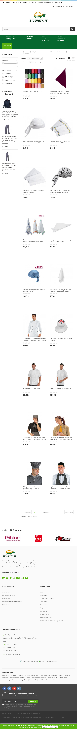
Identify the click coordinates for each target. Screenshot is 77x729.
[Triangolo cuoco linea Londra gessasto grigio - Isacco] (34, 473)
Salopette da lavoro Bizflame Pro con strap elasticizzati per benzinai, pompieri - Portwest (9, 167)
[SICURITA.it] (38, 17)
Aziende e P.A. (44, 614)
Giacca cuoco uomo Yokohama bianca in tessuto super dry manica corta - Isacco (61, 389)
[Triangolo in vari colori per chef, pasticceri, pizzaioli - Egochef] (61, 78)
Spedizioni (43, 605)
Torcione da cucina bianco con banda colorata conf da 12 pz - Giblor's (33, 241)
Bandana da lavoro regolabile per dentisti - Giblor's (34, 290)
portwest (25, 680)
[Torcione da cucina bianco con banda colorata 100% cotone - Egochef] (61, 127)
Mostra (25, 62)
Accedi (70, 6)
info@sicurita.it (15, 654)
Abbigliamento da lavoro (39, 52)
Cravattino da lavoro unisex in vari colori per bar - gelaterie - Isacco (61, 438)
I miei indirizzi (6, 598)
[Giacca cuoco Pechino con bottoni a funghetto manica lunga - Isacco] (34, 325)
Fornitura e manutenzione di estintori (42, 2)
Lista (73, 60)
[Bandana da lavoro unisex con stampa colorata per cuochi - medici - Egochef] (61, 177)
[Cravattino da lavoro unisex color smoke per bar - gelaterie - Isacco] (34, 424)
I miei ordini (6, 592)
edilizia (61, 675)
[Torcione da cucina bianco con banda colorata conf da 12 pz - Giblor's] (34, 226)
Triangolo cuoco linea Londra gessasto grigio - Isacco (32, 488)
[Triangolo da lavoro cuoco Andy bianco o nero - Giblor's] (61, 226)
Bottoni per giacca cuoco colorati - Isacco (61, 339)
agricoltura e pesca (14, 680)
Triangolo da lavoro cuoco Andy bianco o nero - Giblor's (60, 241)
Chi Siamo (43, 602)
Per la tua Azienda (21, 2)
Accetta (45, 727)
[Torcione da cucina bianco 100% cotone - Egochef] (34, 177)
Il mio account (59, 6)
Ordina (23, 58)
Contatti (59, 2)
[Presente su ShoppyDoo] (48, 661)
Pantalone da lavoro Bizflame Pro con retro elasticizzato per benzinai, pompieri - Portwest (9, 140)
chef (47, 680)
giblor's (54, 675)
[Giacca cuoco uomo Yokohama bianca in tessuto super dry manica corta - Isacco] (61, 374)
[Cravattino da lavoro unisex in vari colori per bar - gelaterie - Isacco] (61, 424)
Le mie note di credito (9, 595)
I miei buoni (6, 605)
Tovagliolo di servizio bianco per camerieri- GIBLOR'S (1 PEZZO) (60, 290)
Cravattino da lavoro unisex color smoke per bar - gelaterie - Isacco (34, 438)
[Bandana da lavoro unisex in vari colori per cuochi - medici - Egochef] (34, 127)
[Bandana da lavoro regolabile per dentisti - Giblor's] (34, 275)
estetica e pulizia (53, 677)
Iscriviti (33, 701)
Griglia (69, 60)
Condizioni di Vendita (47, 598)
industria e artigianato (32, 675)
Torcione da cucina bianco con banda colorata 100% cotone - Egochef (60, 142)
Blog (41, 592)
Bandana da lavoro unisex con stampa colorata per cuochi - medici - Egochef (59, 191)
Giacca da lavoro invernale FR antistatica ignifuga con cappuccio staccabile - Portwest (10, 113)
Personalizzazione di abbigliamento (52, 621)
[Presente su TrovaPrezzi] (29, 661)
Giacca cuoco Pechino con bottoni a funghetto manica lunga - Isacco (34, 339)
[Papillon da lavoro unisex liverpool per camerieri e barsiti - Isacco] (61, 473)
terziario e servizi (46, 675)
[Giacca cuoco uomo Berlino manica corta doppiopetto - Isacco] (34, 374)
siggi (28, 677)
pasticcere (63, 677)
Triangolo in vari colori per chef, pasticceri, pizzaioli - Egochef (60, 92)
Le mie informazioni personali (12, 602)
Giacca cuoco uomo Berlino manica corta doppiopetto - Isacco (32, 389)
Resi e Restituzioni (46, 618)
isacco (21, 675)
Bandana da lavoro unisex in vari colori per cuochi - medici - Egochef (33, 142)
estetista (41, 680)
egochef (67, 675)
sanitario (5, 677)
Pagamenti (43, 608)
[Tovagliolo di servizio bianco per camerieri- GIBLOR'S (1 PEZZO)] (61, 275)
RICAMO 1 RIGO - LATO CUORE (33, 92)
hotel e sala (33, 680)
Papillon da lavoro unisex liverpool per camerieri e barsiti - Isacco (61, 488)
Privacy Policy (53, 727)
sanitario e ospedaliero (39, 677)
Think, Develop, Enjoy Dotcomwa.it (28, 714)
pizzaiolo (53, 680)
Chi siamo (8, 2)
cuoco (4, 680)
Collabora (43, 611)
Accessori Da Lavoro (57, 52)
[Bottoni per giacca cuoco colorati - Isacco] (61, 325)
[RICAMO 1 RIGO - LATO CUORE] (34, 78)
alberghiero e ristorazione (17, 677)
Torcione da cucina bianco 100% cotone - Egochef (33, 191)
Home (26, 52)
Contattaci (43, 595)
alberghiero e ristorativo (9, 675)
